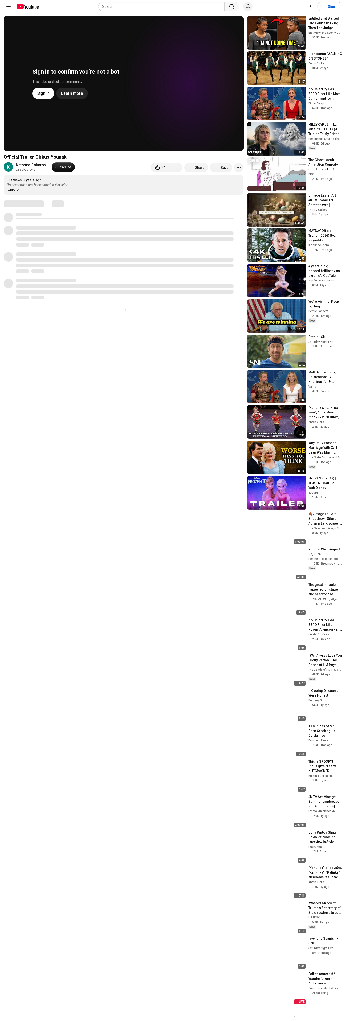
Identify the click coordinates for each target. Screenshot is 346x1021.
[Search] (231, 6)
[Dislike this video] (175, 167)
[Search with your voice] (248, 6)
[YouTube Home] (27, 6)
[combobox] (162, 6)
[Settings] (310, 6)
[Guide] (8, 6)
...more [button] (13, 189)
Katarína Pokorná (31, 165)
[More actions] (238, 167)
